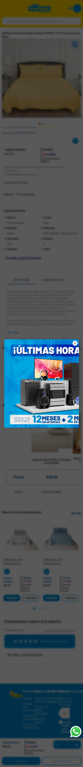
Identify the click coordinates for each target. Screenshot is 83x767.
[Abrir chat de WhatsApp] (75, 731)
